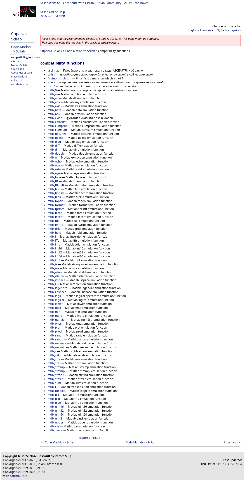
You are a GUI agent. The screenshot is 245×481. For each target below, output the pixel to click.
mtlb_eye (54, 173)
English (193, 30)
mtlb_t (52, 387)
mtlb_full (53, 221)
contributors (18, 476)
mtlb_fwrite (55, 225)
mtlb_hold (54, 233)
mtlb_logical (56, 300)
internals (16, 61)
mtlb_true (54, 403)
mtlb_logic (55, 296)
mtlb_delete (55, 138)
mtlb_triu (54, 399)
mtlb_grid (54, 229)
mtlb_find (54, 189)
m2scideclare (19, 76)
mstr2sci (53, 86)
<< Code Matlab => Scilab (58, 442)
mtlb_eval (54, 165)
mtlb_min (54, 312)
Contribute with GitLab (78, 3)
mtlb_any (54, 102)
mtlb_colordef (57, 122)
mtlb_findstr (56, 193)
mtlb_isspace (56, 280)
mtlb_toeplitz (56, 391)
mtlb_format (56, 205)
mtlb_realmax (57, 343)
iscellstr (53, 82)
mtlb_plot (54, 327)
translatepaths (19, 84)
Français (205, 30)
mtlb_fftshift (56, 185)
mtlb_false (55, 177)
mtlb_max (54, 308)
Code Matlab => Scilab (21, 48)
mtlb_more (55, 316)
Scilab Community (109, 3)
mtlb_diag (54, 142)
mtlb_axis (54, 106)
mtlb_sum (54, 383)
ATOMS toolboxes (136, 3)
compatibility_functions (25, 57)
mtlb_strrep (55, 379)
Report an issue (89, 438)
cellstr (52, 74)
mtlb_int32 (55, 252)
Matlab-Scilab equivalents (19, 66)
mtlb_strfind (56, 375)
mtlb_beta (54, 110)
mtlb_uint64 (56, 414)
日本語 (218, 30)
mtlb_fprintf (56, 209)
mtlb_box (54, 114)
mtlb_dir (53, 150)
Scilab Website (50, 3)
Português (232, 30)
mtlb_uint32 (56, 411)
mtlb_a (52, 94)
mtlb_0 (52, 90)
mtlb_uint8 (55, 418)
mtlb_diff (54, 146)
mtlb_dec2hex (57, 134)
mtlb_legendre (57, 288)
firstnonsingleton (59, 78)
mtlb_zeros (55, 430)
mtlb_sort (54, 363)
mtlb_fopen (55, 201)
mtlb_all (53, 98)
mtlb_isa (53, 268)
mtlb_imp (54, 244)
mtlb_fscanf (55, 217)
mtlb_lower (55, 304)
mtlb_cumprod (58, 126)
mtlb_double (56, 153)
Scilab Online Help (52, 12)
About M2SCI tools (21, 72)
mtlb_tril (53, 395)
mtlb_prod (55, 331)
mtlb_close (55, 118)
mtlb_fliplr (54, 197)
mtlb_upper (55, 422)
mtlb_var (53, 426)
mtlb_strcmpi (56, 371)
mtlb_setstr (55, 355)
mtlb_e (52, 157)
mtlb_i (52, 237)
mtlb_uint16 (56, 407)
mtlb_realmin (56, 347)
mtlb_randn (55, 339)
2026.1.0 (115, 39)
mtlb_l (52, 284)
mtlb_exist (54, 169)
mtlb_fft (53, 181)
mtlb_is (52, 264)
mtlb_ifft (53, 240)
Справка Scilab (19, 36)
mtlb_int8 (54, 260)
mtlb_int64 (55, 256)
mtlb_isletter (56, 276)
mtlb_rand (55, 335)
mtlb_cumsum (57, 130)
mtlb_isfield (55, 272)
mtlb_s (52, 351)
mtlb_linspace (57, 292)
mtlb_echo (55, 161)
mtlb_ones (55, 324)
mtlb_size (54, 359)
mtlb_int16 (55, 248)
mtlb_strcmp (56, 367)
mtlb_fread (55, 213)
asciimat (53, 70)
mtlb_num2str (57, 320)
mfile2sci (16, 80)
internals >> (232, 442)
